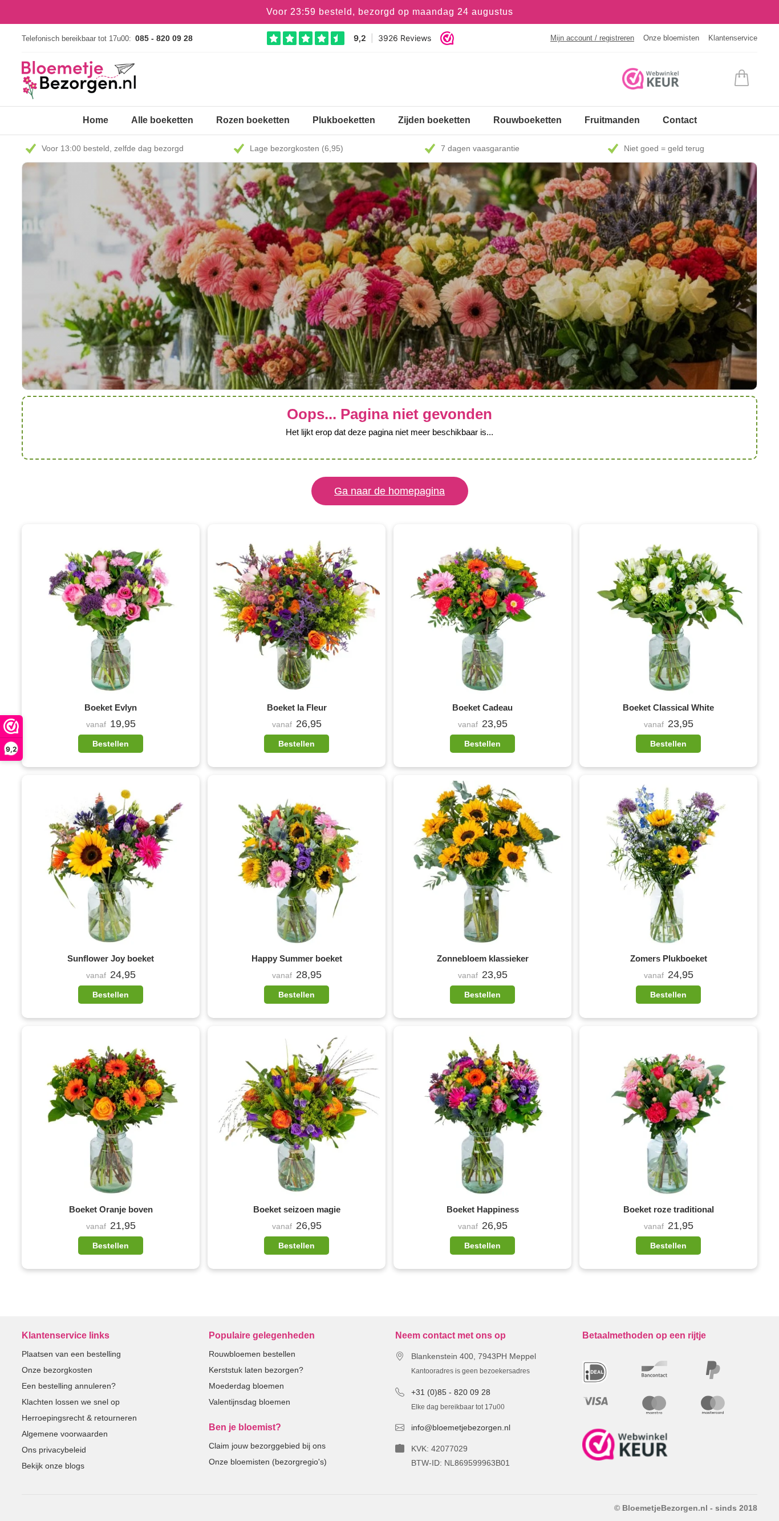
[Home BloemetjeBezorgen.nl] (79, 80)
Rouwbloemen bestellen (252, 1353)
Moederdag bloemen (246, 1385)
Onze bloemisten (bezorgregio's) (268, 1461)
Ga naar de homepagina (389, 491)
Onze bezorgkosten (57, 1369)
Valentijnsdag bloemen (249, 1401)
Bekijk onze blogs (53, 1465)
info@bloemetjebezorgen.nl (460, 1427)
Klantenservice (732, 38)
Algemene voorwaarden (65, 1433)
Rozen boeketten (253, 120)
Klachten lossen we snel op (71, 1401)
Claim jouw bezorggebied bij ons (267, 1445)
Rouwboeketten (527, 120)
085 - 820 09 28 (164, 38)
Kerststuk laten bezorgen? (256, 1369)
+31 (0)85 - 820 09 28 (450, 1392)
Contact (680, 120)
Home (95, 120)
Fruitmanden (612, 120)
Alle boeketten (162, 120)
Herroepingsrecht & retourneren (79, 1417)
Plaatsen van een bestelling (71, 1353)
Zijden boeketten (434, 120)
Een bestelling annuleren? (69, 1385)
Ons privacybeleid (54, 1449)
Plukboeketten (344, 120)
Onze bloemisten (671, 38)
